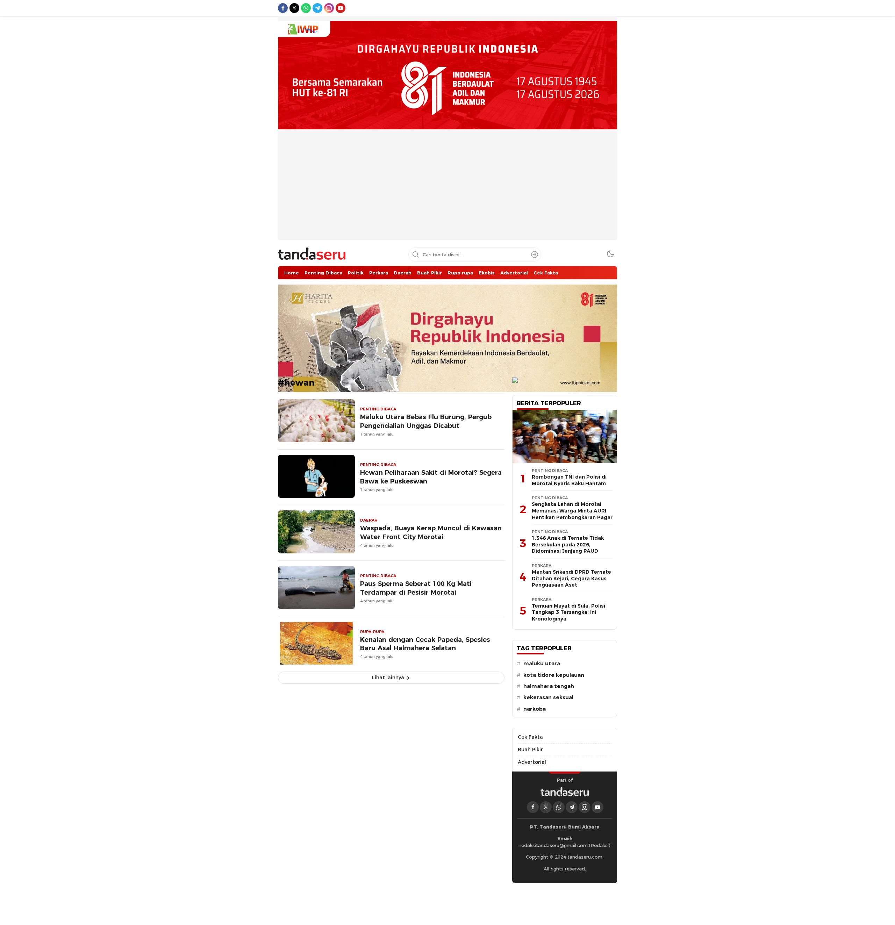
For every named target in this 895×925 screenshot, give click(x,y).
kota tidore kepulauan (553, 675)
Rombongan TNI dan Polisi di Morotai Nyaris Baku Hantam (569, 480)
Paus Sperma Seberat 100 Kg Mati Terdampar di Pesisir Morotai (416, 588)
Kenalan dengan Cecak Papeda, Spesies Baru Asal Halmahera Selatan (425, 644)
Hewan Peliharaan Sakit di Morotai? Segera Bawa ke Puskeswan (431, 476)
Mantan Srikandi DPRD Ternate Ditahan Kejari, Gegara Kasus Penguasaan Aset (571, 578)
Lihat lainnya (388, 677)
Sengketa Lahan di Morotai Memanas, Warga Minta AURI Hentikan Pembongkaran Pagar (572, 510)
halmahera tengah (548, 686)
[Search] (534, 254)
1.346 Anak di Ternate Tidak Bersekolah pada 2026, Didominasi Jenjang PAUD (568, 544)
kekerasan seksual (548, 697)
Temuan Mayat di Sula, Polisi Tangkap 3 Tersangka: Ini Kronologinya (568, 612)
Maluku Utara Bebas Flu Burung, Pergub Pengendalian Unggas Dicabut (426, 421)
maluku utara (541, 663)
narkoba (534, 709)
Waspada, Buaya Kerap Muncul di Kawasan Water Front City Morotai (431, 532)
